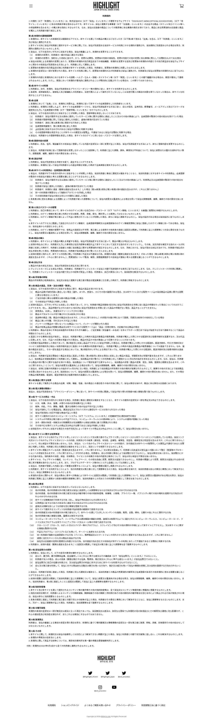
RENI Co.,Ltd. (106, 716)
